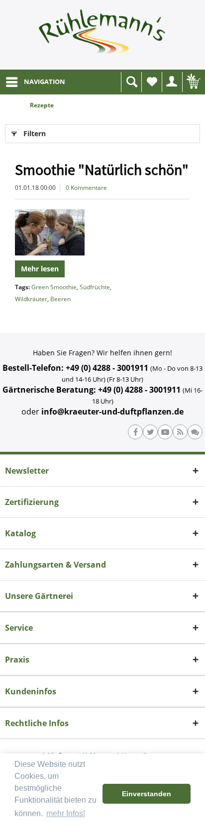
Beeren (60, 299)
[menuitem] (35, 82)
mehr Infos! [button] (65, 813)
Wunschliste (152, 82)
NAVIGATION (44, 81)
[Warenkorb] (193, 82)
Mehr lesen (40, 268)
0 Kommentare (86, 187)
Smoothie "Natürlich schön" (102, 169)
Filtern (34, 133)
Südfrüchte (95, 287)
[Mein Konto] (172, 82)
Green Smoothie (54, 287)
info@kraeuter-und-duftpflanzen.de (112, 411)
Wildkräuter (31, 299)
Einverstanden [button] (146, 794)
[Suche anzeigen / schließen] (131, 82)
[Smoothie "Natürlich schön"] (102, 232)
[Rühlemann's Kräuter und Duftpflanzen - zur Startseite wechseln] (102, 35)
